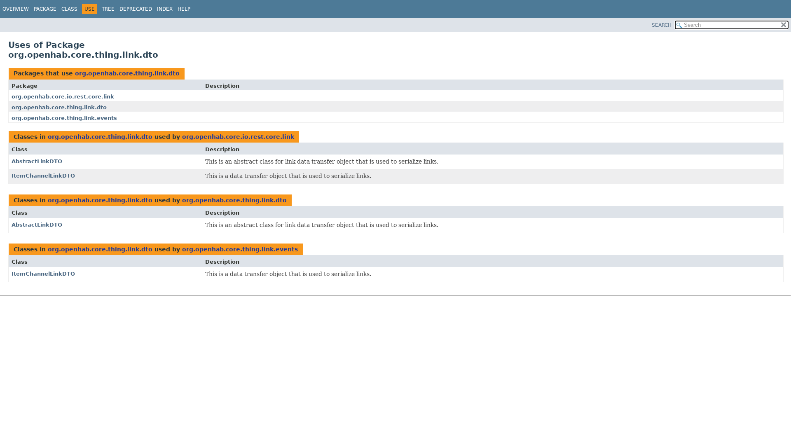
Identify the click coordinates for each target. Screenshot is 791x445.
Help (184, 9)
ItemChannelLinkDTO (43, 176)
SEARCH (662, 25)
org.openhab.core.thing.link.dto (127, 73)
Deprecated (135, 9)
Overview (15, 9)
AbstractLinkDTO (37, 161)
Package (45, 9)
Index (165, 9)
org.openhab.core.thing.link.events (64, 118)
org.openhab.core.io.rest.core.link (63, 97)
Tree (108, 9)
